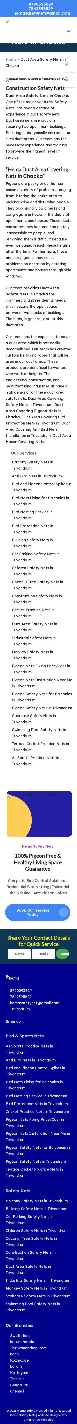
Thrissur (16, 1378)
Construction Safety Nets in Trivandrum (37, 599)
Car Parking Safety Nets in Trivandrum (36, 557)
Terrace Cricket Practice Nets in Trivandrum (40, 746)
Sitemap (13, 1021)
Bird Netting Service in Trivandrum (32, 515)
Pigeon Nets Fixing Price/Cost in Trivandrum (41, 669)
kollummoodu (21, 1341)
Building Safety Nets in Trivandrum (32, 543)
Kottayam (18, 1372)
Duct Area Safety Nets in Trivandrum (34, 627)
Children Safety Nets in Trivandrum (32, 571)
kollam (15, 1366)
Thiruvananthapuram (28, 1348)
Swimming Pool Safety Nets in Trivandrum (39, 732)
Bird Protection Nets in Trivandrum (32, 529)
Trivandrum (19, 1009)
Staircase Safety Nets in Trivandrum (34, 718)
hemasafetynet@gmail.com (34, 1003)
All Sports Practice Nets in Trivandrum (35, 760)
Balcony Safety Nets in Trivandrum (32, 465)
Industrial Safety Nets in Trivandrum (34, 641)
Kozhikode (19, 1360)
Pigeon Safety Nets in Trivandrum (42, 708)
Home (11, 59)
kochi (14, 1354)
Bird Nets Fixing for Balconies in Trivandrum (40, 501)
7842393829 (20, 996)
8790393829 (20, 990)
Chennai (16, 1391)
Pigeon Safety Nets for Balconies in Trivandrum (42, 697)
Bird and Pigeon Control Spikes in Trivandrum (41, 487)
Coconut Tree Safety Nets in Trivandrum (37, 585)
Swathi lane (20, 1335)
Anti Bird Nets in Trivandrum (37, 476)
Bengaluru (18, 1385)
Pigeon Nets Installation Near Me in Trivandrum (42, 683)
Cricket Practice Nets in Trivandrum (33, 613)
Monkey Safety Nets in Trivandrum (32, 655)
